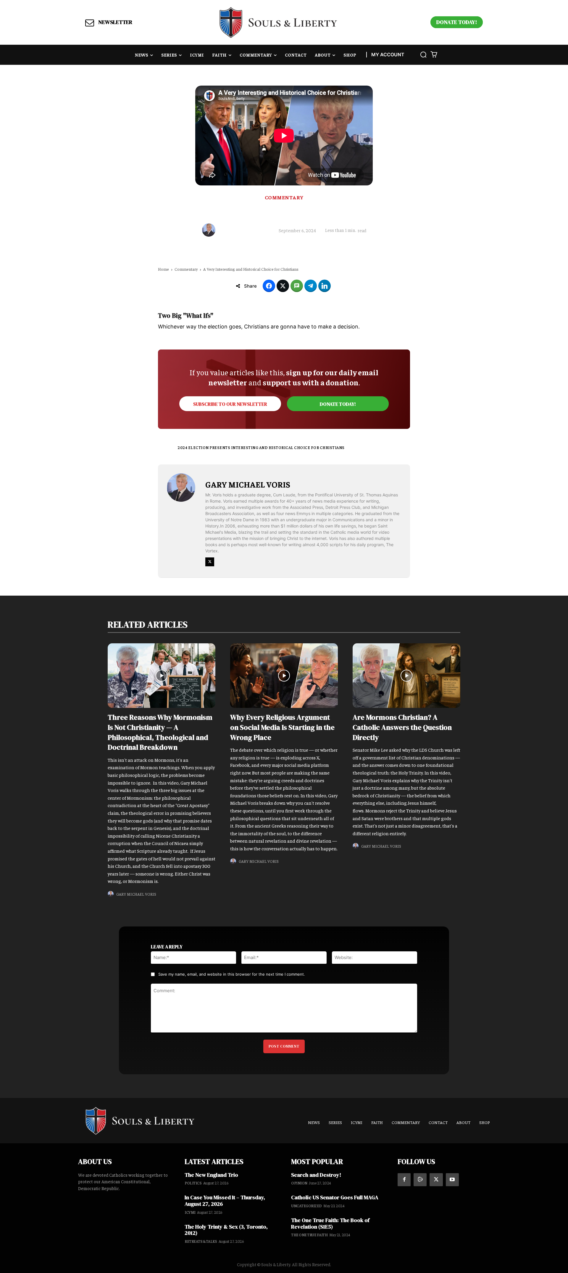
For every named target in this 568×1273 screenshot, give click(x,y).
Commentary (284, 197)
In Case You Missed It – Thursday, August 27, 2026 (225, 1201)
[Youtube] (452, 1179)
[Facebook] (404, 1179)
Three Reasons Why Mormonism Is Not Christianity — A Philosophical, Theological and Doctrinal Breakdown (160, 732)
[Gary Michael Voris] (210, 230)
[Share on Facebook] (269, 286)
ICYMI (190, 1212)
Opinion (299, 1182)
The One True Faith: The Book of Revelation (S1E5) (330, 1223)
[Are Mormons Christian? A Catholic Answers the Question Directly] (406, 675)
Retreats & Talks (201, 1241)
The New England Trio (211, 1175)
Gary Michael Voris (245, 230)
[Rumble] (420, 1179)
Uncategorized (306, 1205)
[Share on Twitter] (283, 286)
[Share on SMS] (297, 286)
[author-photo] (111, 894)
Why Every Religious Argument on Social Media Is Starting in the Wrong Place (282, 727)
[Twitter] (209, 561)
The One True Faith (309, 1234)
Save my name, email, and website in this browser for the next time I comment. (231, 974)
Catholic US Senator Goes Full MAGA (334, 1197)
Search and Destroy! (316, 1175)
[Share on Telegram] (310, 286)
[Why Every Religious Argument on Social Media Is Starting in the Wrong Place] (284, 675)
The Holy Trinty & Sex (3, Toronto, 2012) (226, 1230)
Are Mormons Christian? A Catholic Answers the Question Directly (402, 727)
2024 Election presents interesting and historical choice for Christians (261, 447)
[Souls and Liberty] (278, 22)
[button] (423, 54)
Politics (193, 1182)
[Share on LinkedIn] (324, 286)
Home (163, 269)
